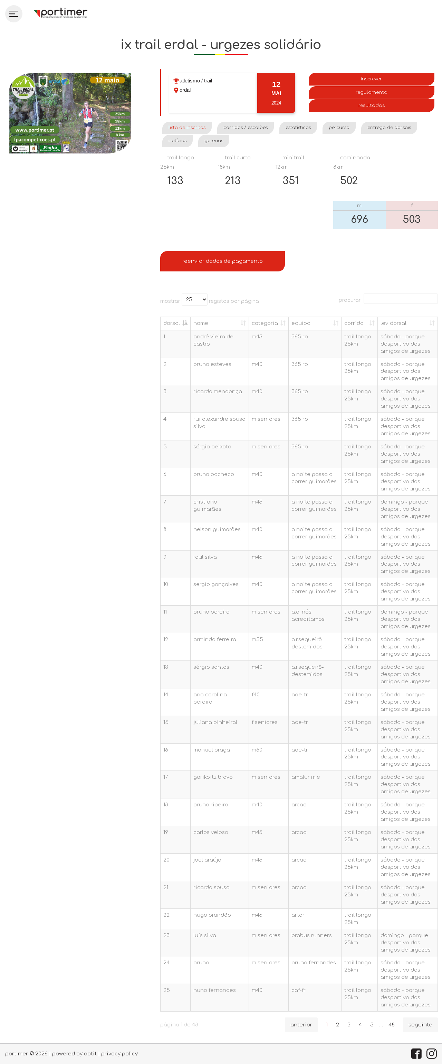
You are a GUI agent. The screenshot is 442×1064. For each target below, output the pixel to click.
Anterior (301, 1024)
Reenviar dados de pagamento (222, 261)
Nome (200, 323)
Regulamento (371, 92)
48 (391, 1024)
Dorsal (171, 323)
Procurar (350, 300)
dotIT (90, 1053)
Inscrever (371, 78)
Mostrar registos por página (209, 301)
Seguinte (420, 1024)
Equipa (300, 323)
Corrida (354, 323)
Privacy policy (119, 1053)
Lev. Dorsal (393, 323)
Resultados (371, 105)
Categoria (265, 323)
